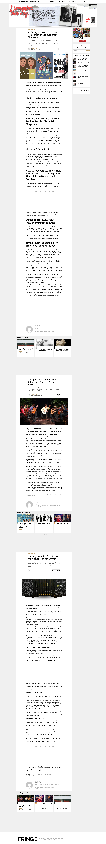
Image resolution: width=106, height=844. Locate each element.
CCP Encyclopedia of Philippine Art (43, 774)
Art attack (40, 1)
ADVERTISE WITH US (50, 838)
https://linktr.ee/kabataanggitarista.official (49, 484)
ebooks (60, 291)
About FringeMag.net (42, 838)
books (57, 291)
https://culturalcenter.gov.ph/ (46, 488)
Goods (68, 1)
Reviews (73, 1)
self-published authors (37, 295)
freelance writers (47, 294)
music (27, 495)
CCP (33, 494)
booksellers (28, 295)
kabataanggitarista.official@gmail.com (35, 487)
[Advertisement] (44, 200)
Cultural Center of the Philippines (42, 494)
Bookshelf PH (29, 284)
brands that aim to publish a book (51, 295)
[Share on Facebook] (53, 49)
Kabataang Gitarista (55, 494)
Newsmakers (33, 1)
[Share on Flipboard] (57, 49)
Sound (46, 1)
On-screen (52, 1)
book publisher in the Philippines (51, 284)
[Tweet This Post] (55, 49)
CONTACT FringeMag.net (59, 838)
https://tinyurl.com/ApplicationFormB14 (43, 450)
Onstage (58, 1)
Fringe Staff (34, 48)
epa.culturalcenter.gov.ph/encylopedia (49, 767)
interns (54, 294)
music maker (32, 495)
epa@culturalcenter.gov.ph (37, 769)
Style (63, 1)
